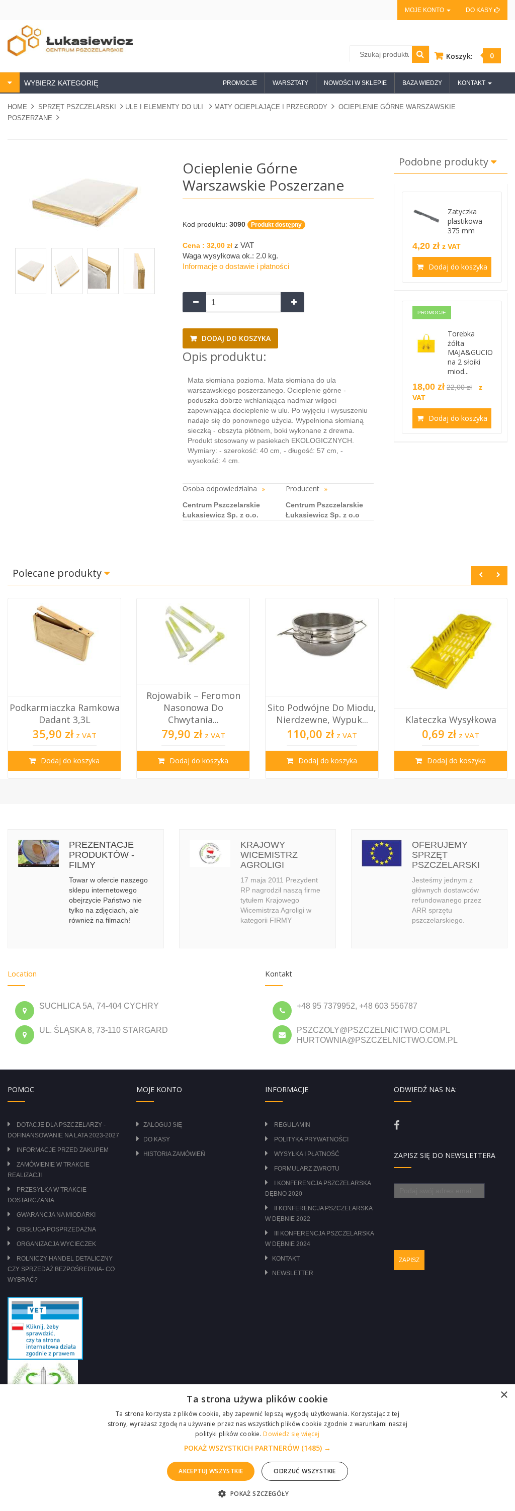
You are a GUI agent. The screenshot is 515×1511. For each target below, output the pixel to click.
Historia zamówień (174, 1154)
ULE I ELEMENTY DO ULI (165, 107)
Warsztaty (290, 82)
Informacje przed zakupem (63, 1149)
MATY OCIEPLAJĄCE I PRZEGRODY (270, 107)
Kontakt (286, 1258)
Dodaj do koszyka (235, 338)
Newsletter (292, 1273)
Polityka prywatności (311, 1139)
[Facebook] (396, 1125)
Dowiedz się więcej (291, 1434)
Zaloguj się (162, 1124)
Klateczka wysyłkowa (450, 720)
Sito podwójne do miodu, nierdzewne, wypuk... (322, 713)
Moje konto (425, 10)
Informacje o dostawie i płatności (236, 266)
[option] (64, 688)
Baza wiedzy (422, 82)
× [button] (503, 1395)
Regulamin (292, 1124)
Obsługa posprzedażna (56, 1229)
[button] (257, 1448)
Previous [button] (480, 575)
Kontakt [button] (472, 82)
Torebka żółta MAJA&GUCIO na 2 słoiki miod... (470, 353)
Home (17, 107)
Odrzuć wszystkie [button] (304, 1471)
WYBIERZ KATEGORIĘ (60, 83)
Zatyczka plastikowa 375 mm (465, 221)
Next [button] (498, 575)
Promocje (240, 82)
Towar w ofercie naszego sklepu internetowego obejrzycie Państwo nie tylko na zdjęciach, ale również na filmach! (108, 900)
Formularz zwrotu (306, 1168)
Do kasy (480, 10)
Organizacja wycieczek (56, 1244)
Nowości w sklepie (355, 82)
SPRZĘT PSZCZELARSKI (77, 107)
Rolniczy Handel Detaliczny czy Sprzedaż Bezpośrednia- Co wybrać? (61, 1269)
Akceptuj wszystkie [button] (211, 1471)
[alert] (257, 1447)
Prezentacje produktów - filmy (101, 855)
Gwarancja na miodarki (56, 1214)
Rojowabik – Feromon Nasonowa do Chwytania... (193, 707)
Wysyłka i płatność (306, 1154)
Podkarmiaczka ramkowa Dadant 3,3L (65, 713)
